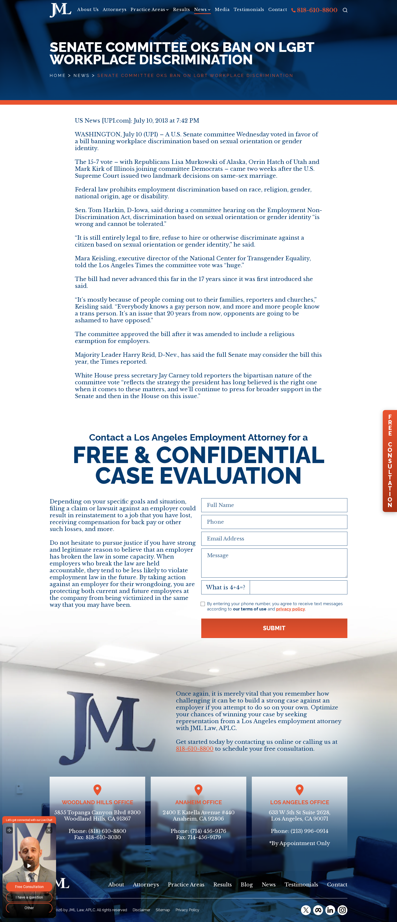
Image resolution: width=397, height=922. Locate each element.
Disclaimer (141, 910)
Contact (277, 9)
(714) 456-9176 (208, 831)
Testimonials (249, 9)
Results (181, 9)
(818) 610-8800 (107, 831)
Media (222, 9)
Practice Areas (147, 9)
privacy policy (290, 609)
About (116, 885)
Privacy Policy (187, 910)
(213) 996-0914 (309, 831)
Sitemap (163, 910)
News (200, 9)
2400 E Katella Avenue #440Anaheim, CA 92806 (199, 816)
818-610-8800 (316, 10)
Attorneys (115, 9)
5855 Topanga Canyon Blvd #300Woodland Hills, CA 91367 (97, 816)
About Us (88, 9)
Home (58, 75)
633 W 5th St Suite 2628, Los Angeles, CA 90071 (299, 816)
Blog (247, 885)
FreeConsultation (390, 461)
